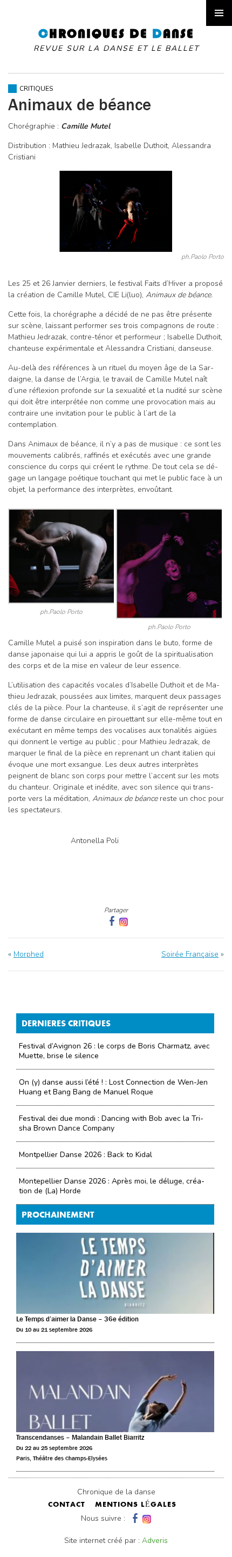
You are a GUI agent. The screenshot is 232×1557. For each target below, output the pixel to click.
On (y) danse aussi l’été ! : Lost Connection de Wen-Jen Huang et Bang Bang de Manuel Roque (113, 1087)
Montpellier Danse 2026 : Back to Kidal (85, 1155)
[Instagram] (123, 921)
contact (66, 1505)
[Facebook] (133, 1518)
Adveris (155, 1540)
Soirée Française (190, 954)
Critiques (36, 88)
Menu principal (219, 13)
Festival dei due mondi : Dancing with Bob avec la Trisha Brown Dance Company (111, 1123)
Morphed (28, 954)
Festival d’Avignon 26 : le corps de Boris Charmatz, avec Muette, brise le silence (114, 1051)
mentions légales (135, 1505)
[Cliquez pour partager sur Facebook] (110, 921)
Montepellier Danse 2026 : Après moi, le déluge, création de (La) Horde (111, 1186)
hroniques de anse (116, 40)
